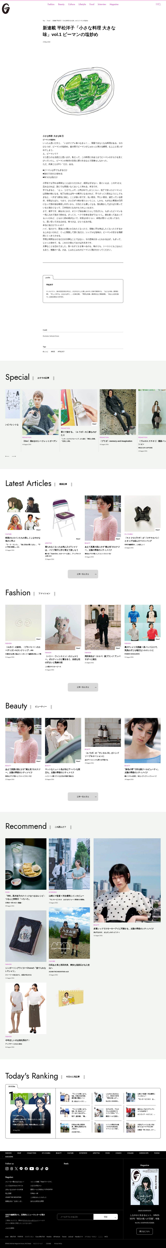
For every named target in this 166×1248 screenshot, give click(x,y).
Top (44, 20)
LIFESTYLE (96, 1153)
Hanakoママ (79, 1237)
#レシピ (45, 351)
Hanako (49, 1237)
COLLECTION (31, 1153)
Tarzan (64, 1237)
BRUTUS (13, 1237)
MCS (106, 1237)
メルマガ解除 (9, 1228)
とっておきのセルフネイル (14, 1185)
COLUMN (130, 1153)
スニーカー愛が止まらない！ (14, 1182)
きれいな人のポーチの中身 (14, 1189)
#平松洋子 (61, 351)
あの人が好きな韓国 (37, 1201)
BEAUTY (58, 1153)
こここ (100, 1237)
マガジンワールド (38, 1243)
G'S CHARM (46, 1153)
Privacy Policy (58, 1243)
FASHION (8, 1153)
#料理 (53, 351)
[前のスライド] (7, 456)
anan (7, 1237)
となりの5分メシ (36, 1185)
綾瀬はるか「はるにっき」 (14, 1201)
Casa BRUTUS (40, 1237)
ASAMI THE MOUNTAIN (13, 1197)
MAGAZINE (9, 1157)
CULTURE (70, 1153)
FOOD (107, 1153)
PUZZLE (157, 1153)
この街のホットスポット (39, 1197)
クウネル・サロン (90, 1237)
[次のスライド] (11, 456)
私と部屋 (8, 1193)
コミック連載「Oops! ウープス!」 (42, 1182)
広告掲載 (48, 1243)
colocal (70, 1237)
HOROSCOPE (144, 1153)
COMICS (118, 1153)
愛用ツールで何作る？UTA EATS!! (41, 1189)
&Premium (56, 1237)
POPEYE (20, 1237)
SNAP (19, 1153)
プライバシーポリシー (30, 1220)
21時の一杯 (34, 1193)
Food (48, 20)
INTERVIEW (83, 1153)
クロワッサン (29, 1237)
